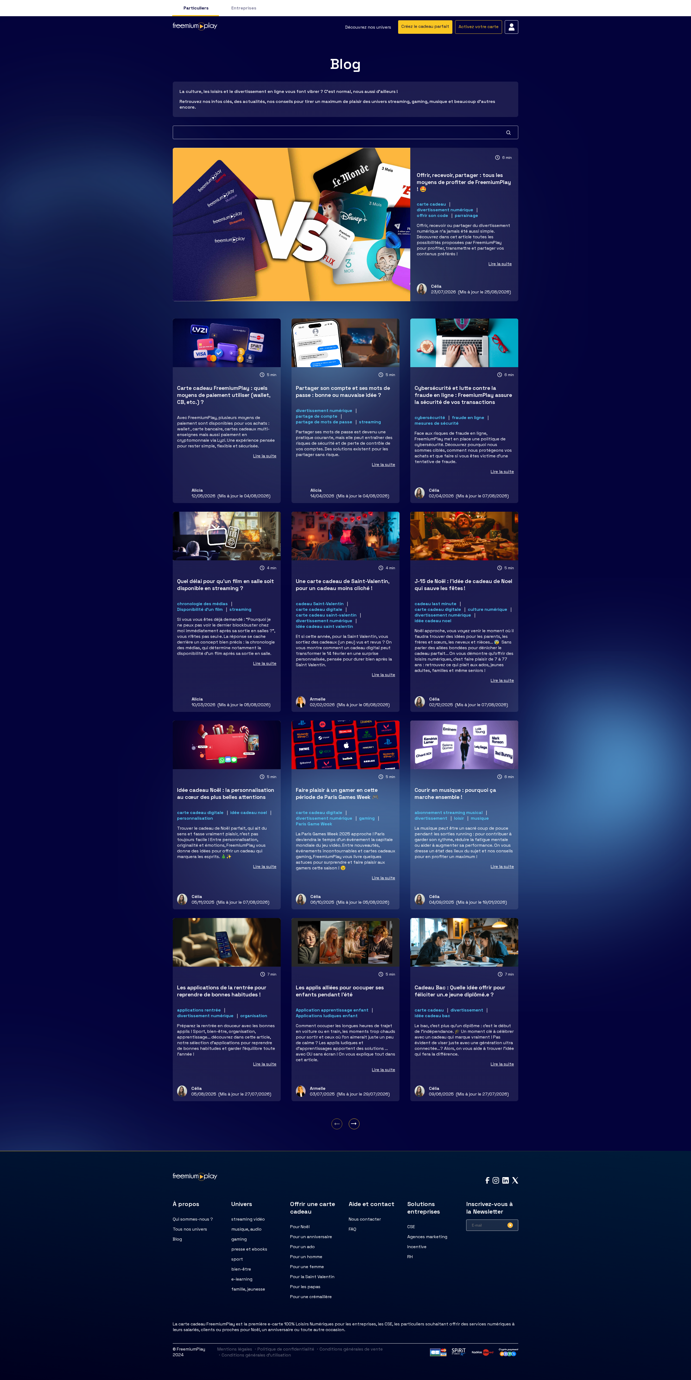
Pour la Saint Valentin (312, 1276)
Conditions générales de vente (349, 1349)
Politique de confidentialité (283, 1349)
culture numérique (487, 609)
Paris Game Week (314, 824)
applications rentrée (199, 1010)
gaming (367, 818)
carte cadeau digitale (319, 609)
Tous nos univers (190, 1229)
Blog (177, 1239)
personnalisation (195, 818)
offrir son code (432, 215)
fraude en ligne (468, 417)
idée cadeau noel (433, 621)
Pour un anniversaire (311, 1237)
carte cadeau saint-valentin (326, 615)
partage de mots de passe (324, 422)
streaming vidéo (248, 1219)
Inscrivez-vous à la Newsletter (489, 1207)
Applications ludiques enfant (327, 1016)
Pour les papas (305, 1286)
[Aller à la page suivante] (354, 1124)
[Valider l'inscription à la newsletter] (510, 1225)
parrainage (466, 215)
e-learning (241, 1279)
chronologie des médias (202, 604)
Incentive (416, 1247)
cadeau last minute (435, 604)
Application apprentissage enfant (332, 1010)
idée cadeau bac (432, 1016)
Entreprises (243, 8)
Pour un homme (306, 1257)
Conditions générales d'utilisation (254, 1355)
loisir (459, 818)
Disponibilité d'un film (200, 609)
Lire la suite (500, 264)
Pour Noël (300, 1227)
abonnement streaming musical (449, 812)
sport (237, 1259)
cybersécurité (430, 417)
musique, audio (246, 1229)
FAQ (352, 1229)
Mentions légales (234, 1349)
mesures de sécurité (437, 423)
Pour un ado (302, 1247)
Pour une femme (307, 1267)
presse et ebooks (249, 1249)
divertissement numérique (445, 210)
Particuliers (196, 8)
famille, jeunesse (248, 1289)
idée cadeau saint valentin (324, 626)
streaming (370, 422)
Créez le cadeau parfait (425, 26)
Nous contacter (365, 1219)
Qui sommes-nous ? (193, 1219)
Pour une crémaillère (311, 1296)
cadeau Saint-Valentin (320, 604)
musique (480, 818)
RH (410, 1257)
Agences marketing (427, 1237)
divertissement (431, 818)
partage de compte (316, 416)
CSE (411, 1227)
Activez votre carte (479, 26)
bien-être (241, 1269)
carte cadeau (431, 204)
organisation (253, 1016)
